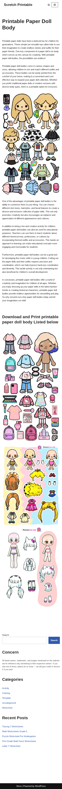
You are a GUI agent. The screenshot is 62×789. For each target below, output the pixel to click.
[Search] (49, 5)
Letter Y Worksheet (11, 746)
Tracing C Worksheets (12, 726)
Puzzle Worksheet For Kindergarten (19, 736)
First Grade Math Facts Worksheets (19, 741)
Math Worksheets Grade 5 (14, 731)
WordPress (40, 786)
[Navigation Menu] (54, 4)
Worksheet (7, 708)
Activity (5, 688)
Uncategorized (9, 703)
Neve (18, 786)
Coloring (6, 693)
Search (5, 635)
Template (6, 698)
